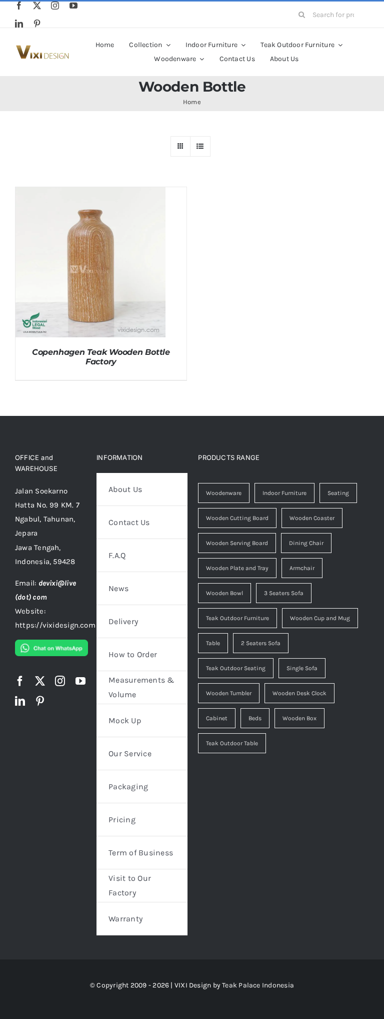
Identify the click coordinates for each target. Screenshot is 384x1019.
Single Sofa (302, 668)
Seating (338, 492)
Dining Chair (306, 543)
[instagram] (55, 6)
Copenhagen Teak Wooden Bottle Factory (101, 356)
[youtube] (74, 6)
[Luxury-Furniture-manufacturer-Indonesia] (42, 48)
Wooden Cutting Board (237, 518)
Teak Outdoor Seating (236, 668)
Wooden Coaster (312, 518)
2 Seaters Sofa (260, 643)
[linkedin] (19, 24)
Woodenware (224, 492)
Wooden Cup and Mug (320, 618)
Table (213, 643)
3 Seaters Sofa (284, 593)
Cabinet (217, 718)
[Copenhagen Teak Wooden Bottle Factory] (91, 194)
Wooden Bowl (224, 593)
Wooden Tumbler (229, 693)
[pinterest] (37, 24)
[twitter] (37, 6)
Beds (255, 718)
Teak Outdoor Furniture (237, 618)
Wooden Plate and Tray (237, 568)
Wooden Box (299, 718)
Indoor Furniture (284, 492)
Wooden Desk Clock (299, 693)
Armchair (302, 568)
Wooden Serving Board (237, 543)
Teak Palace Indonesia (258, 985)
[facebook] (19, 6)
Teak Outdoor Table (232, 743)
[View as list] (200, 146)
